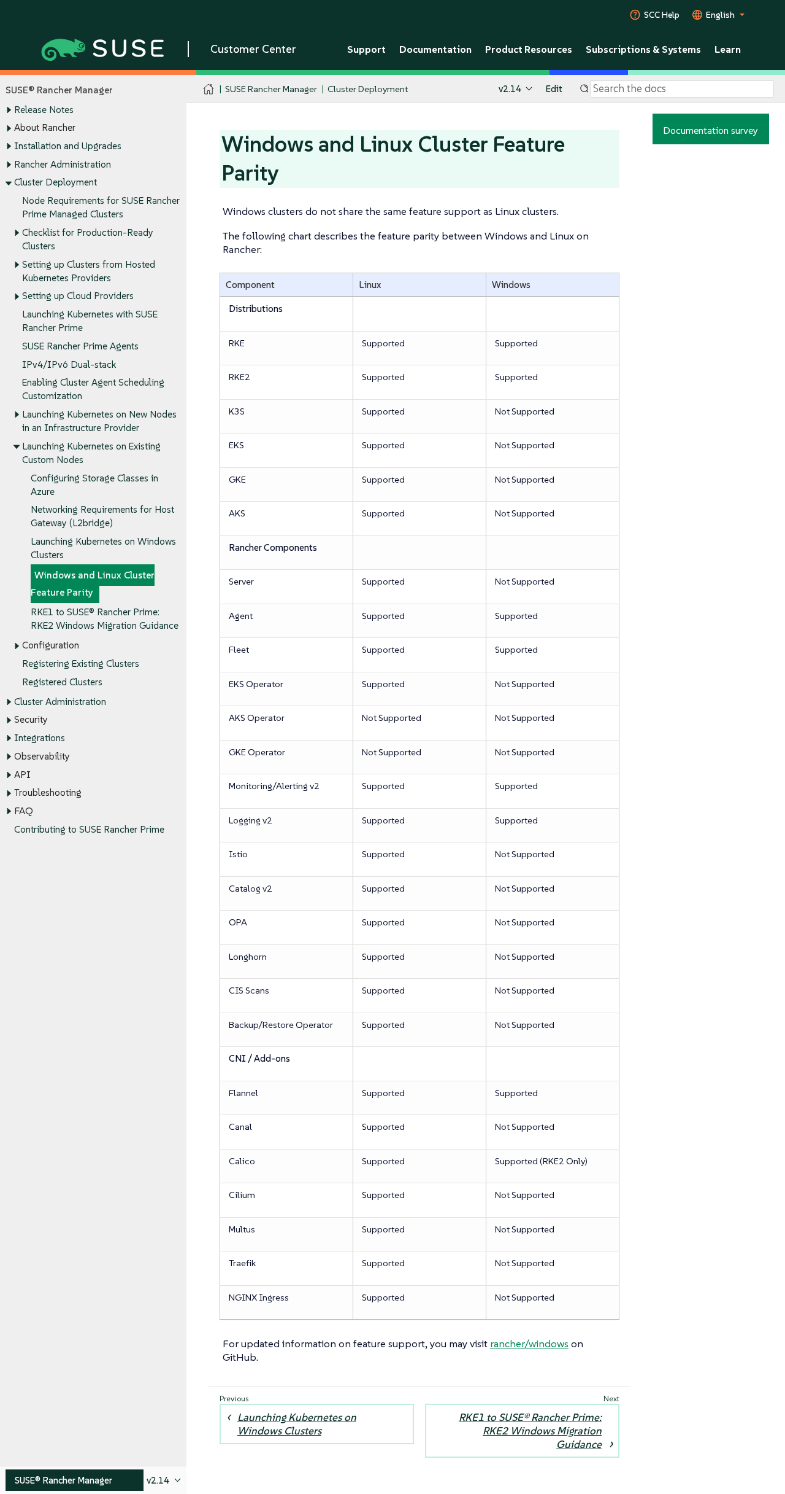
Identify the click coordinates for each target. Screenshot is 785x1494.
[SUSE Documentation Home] (209, 89)
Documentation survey (710, 130)
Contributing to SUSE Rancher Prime (89, 829)
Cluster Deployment (55, 182)
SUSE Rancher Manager (271, 89)
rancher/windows (529, 1343)
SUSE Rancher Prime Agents (80, 346)
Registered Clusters (62, 682)
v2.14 (510, 89)
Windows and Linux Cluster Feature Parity (93, 583)
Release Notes (44, 109)
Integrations (39, 738)
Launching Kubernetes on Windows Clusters (296, 1424)
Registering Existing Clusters (80, 663)
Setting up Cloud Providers (78, 296)
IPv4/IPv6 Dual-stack (69, 364)
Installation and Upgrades (67, 146)
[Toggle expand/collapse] (8, 110)
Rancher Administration (62, 164)
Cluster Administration (60, 701)
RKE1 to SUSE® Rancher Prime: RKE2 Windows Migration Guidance (530, 1430)
